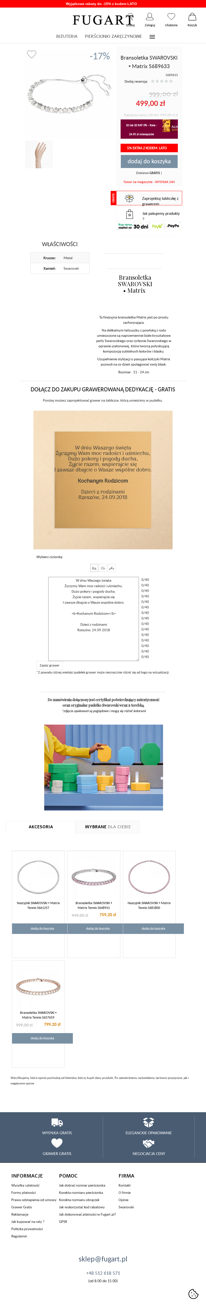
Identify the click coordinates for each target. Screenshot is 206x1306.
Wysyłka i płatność (25, 1185)
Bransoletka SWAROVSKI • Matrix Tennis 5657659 (38, 1015)
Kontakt (125, 1185)
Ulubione (171, 16)
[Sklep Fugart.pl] (103, 19)
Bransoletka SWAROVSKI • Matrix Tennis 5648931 (94, 905)
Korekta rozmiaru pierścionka (81, 1192)
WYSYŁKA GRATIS (57, 1132)
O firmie (125, 1192)
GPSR (63, 1221)
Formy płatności (23, 1192)
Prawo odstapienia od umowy (34, 1199)
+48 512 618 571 (103, 1273)
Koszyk (192, 16)
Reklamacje (19, 1214)
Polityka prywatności (27, 1228)
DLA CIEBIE (108, 827)
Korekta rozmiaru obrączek (79, 1199)
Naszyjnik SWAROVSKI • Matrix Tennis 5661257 (38, 905)
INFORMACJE (27, 1176)
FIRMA (126, 1176)
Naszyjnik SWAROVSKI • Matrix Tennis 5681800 (149, 905)
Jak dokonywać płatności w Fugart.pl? (87, 1214)
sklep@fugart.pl (103, 1258)
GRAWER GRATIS (57, 1153)
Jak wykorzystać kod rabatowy (82, 1207)
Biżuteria (66, 36)
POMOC (68, 1176)
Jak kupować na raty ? (27, 1221)
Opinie (123, 1199)
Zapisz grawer (50, 665)
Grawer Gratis (21, 1207)
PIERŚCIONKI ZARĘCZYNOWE (113, 36)
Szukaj (130, 16)
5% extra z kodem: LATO (147, 147)
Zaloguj (150, 16)
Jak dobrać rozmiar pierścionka (82, 1185)
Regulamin (19, 1236)
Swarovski (126, 1207)
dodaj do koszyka (149, 161)
